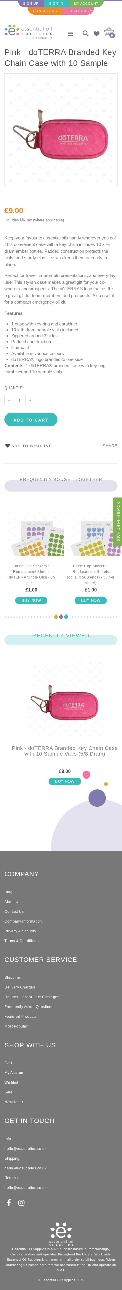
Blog (8, 892)
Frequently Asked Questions (28, 1007)
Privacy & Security (20, 931)
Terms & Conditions (21, 941)
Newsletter (13, 1102)
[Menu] (70, 33)
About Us (12, 902)
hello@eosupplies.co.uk (25, 1149)
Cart (8, 1063)
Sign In (56, 3)
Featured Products (20, 1017)
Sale (8, 1092)
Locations (78, 11)
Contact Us (45, 11)
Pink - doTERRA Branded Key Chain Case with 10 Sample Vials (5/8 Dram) (60, 58)
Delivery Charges (19, 987)
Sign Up (30, 3)
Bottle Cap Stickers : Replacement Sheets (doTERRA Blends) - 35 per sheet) (91, 574)
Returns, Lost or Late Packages (31, 997)
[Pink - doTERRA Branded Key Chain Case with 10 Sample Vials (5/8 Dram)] (64, 704)
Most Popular (16, 1026)
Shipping (12, 977)
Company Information (23, 921)
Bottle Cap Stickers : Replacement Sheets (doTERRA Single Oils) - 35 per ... (31, 574)
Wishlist (11, 1082)
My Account (86, 3)
